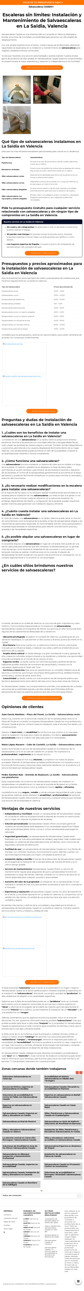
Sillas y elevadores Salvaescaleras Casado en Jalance (19, 1131)
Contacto (7, 1215)
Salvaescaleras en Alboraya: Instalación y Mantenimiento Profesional (16, 1156)
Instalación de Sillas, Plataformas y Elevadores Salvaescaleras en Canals (62, 1131)
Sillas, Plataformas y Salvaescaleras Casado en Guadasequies (62, 1114)
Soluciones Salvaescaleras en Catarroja (17, 1077)
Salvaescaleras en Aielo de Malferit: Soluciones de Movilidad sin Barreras (63, 1122)
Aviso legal (8, 1229)
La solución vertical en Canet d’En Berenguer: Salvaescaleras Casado (19, 1139)
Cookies (7, 1225)
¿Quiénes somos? (11, 1218)
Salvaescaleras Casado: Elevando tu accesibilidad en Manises (62, 1088)
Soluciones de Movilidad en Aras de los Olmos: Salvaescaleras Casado (20, 1147)
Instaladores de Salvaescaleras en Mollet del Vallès (52, 1221)
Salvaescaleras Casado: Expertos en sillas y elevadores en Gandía (20, 1114)
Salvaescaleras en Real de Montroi (19, 1121)
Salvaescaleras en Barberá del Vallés (52, 1236)
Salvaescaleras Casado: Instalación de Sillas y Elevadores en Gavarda (21, 1173)
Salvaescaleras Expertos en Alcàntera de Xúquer (63, 1147)
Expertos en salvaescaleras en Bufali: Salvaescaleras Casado (63, 1096)
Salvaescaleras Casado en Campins (50, 1242)
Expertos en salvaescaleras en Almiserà (17, 1106)
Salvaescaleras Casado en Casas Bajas (60, 1106)
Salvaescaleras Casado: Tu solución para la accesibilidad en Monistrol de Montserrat (51, 1252)
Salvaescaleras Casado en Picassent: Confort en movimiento (62, 1165)
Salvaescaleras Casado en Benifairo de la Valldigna (20, 1184)
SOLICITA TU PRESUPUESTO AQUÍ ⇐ (43, 2)
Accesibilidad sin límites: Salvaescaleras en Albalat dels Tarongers (59, 1078)
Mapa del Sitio (9, 1222)
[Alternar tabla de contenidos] (78, 1196)
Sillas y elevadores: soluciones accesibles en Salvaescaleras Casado (62, 1139)
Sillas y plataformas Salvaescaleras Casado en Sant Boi (52, 1229)
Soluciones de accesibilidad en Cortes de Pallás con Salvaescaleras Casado (20, 1097)
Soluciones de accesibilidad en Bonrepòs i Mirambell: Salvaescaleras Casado (63, 1174)
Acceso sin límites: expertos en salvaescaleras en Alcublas (18, 1088)
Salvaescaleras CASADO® (41, 7)
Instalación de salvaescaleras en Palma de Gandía (60, 1155)
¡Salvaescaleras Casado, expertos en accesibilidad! (20, 1165)
